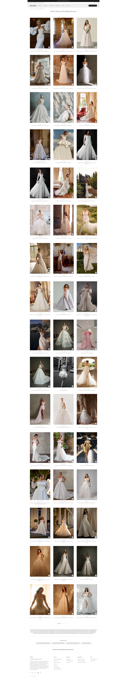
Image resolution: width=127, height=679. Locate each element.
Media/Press (56, 660)
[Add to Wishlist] (49, 47)
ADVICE (63, 5)
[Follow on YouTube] (38, 672)
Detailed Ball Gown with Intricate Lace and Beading (40, 88)
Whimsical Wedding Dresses (86, 643)
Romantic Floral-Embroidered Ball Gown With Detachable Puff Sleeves (40, 315)
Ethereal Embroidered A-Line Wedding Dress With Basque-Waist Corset (40, 618)
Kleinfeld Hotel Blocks (69, 660)
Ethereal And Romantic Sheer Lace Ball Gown (63, 427)
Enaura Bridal (87, 539)
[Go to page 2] (67, 622)
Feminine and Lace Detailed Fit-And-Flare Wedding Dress (40, 51)
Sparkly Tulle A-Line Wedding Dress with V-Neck (87, 125)
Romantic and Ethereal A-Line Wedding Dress (40, 162)
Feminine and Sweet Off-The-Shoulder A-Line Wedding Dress (63, 88)
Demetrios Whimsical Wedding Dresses (58, 643)
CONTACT (67, 5)
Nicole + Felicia (63, 351)
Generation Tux (68, 662)
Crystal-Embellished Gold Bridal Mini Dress (87, 465)
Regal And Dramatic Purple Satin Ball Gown (63, 314)
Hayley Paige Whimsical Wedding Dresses (73, 643)
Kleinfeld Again (68, 659)
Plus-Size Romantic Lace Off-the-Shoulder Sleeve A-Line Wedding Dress (87, 163)
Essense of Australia (40, 464)
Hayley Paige (63, 313)
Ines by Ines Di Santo (40, 313)
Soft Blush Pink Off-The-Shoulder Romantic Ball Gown (63, 125)
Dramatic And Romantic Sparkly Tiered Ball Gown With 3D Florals (63, 542)
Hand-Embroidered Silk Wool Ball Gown (87, 579)
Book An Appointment (81, 659)
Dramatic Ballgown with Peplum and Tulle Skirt (63, 162)
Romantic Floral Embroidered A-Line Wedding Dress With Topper (40, 277)
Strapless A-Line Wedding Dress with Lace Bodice (87, 276)
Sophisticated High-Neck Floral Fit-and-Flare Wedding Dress (40, 465)
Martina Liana (87, 161)
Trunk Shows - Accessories (82, 662)
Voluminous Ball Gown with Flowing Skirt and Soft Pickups (86, 88)
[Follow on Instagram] (32, 672)
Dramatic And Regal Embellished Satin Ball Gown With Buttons (63, 502)
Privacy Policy (92, 660)
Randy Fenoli (86, 501)
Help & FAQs (55, 665)
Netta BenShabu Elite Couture (40, 161)
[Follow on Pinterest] (35, 672)
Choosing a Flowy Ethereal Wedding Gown (63, 649)
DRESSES (39, 5)
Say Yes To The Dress (57, 662)
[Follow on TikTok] (40, 672)
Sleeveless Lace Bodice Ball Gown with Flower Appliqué (40, 125)
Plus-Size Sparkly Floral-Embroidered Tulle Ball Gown (87, 502)
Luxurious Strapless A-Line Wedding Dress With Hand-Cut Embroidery (63, 580)
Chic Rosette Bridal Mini (63, 390)
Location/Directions (57, 667)
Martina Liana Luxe (87, 313)
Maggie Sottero (87, 236)
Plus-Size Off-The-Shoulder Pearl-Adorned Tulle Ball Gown (63, 51)
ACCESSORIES (51, 5)
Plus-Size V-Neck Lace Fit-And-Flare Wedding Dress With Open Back (87, 239)
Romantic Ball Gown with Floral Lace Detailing (40, 238)
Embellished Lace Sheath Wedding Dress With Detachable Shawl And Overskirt (87, 315)
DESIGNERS (45, 5)
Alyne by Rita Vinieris (63, 161)
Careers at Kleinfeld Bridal (58, 659)
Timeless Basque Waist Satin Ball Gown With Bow (63, 238)
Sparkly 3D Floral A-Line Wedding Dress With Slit (87, 390)
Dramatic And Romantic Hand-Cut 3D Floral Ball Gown (40, 390)
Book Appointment (92, 5)
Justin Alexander (63, 199)
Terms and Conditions (93, 659)
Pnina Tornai (86, 464)
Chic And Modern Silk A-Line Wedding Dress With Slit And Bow (87, 617)
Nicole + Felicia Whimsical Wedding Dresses (43, 643)
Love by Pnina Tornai (86, 199)
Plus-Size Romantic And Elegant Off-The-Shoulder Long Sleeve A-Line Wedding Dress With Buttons (40, 503)
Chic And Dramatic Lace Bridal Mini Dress (40, 427)
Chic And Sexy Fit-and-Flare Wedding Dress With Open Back (63, 276)
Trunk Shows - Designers (81, 660)
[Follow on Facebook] (30, 672)
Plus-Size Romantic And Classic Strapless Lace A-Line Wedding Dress (40, 542)
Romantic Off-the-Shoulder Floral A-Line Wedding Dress (63, 465)
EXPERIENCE (58, 5)
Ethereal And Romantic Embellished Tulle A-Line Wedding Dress (63, 617)
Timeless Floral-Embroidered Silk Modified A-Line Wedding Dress (86, 542)
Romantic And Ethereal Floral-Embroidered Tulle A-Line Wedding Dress (40, 580)
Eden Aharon (40, 351)
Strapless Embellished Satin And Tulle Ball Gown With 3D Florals (87, 428)
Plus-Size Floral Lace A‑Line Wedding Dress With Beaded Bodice (87, 51)
